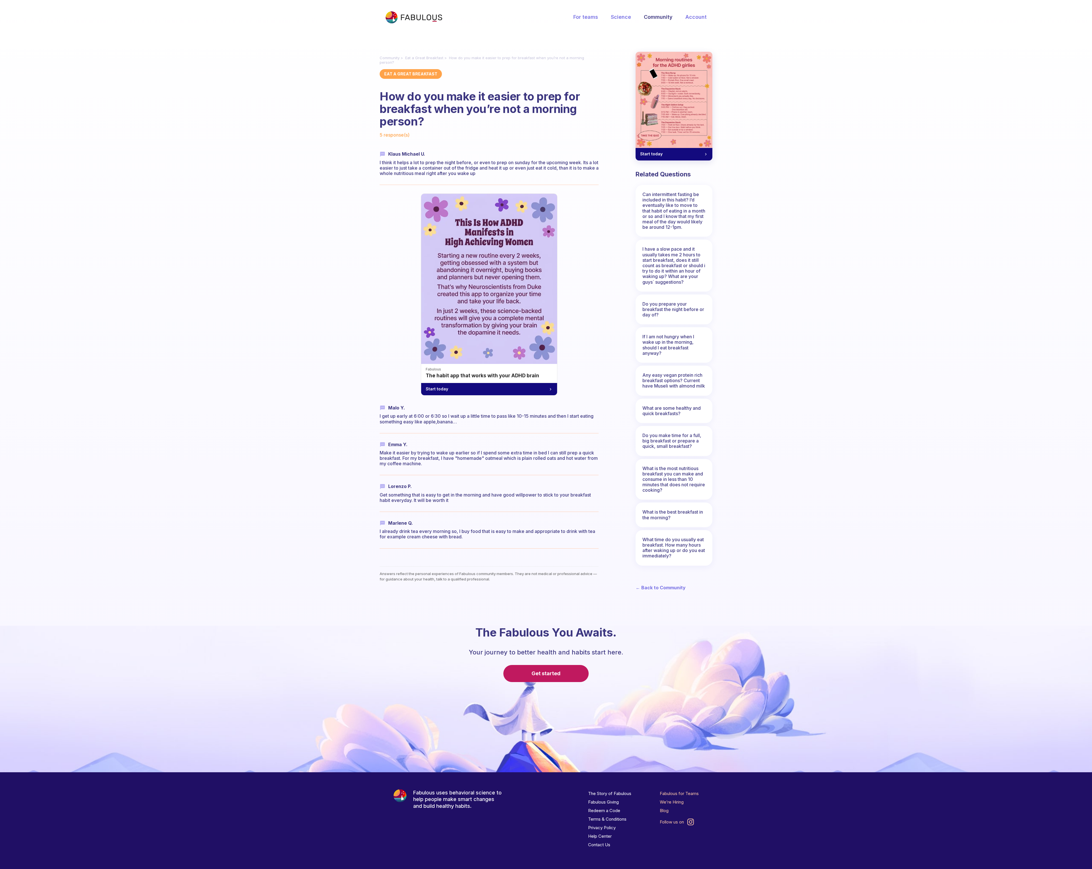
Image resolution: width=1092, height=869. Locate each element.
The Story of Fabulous (609, 793)
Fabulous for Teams (679, 793)
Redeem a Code (604, 810)
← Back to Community (661, 587)
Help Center (600, 836)
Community (658, 17)
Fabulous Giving (603, 802)
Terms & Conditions (607, 819)
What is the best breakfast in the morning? (672, 514)
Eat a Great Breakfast (424, 57)
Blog (664, 810)
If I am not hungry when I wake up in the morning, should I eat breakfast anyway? (668, 345)
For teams (585, 17)
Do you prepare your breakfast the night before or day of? (673, 309)
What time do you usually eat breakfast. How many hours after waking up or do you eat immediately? (673, 548)
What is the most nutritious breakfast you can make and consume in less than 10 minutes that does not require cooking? (673, 479)
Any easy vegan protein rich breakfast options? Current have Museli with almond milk (673, 380)
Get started (546, 673)
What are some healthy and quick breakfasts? (671, 410)
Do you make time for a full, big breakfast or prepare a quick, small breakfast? (671, 441)
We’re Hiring (672, 802)
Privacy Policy (602, 827)
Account (696, 17)
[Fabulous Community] (413, 17)
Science (621, 17)
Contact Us (599, 844)
